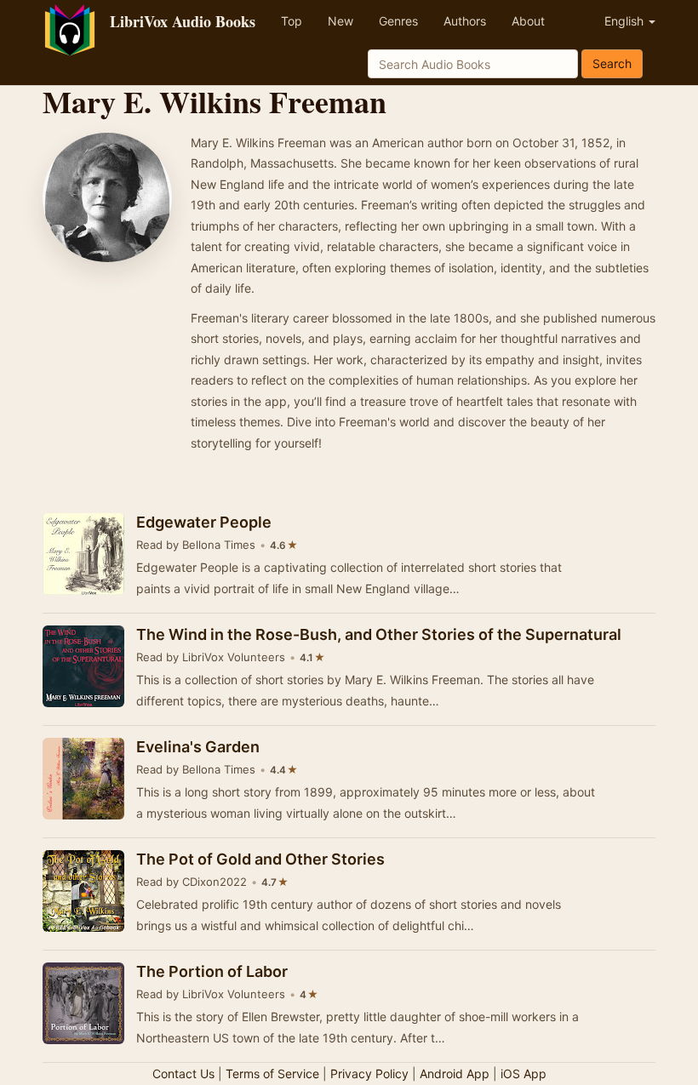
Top (291, 21)
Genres (398, 21)
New (340, 21)
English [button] (625, 21)
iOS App (523, 1073)
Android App (454, 1073)
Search (612, 63)
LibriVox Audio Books (182, 21)
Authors (464, 21)
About (528, 21)
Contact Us (183, 1073)
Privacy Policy (369, 1073)
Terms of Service (272, 1073)
